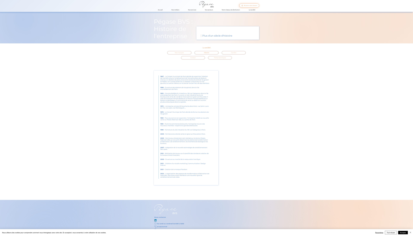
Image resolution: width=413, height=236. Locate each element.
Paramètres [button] (379, 232)
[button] (175, 9)
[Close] (410, 232)
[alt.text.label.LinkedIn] (155, 220)
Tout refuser (391, 232)
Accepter (403, 232)
